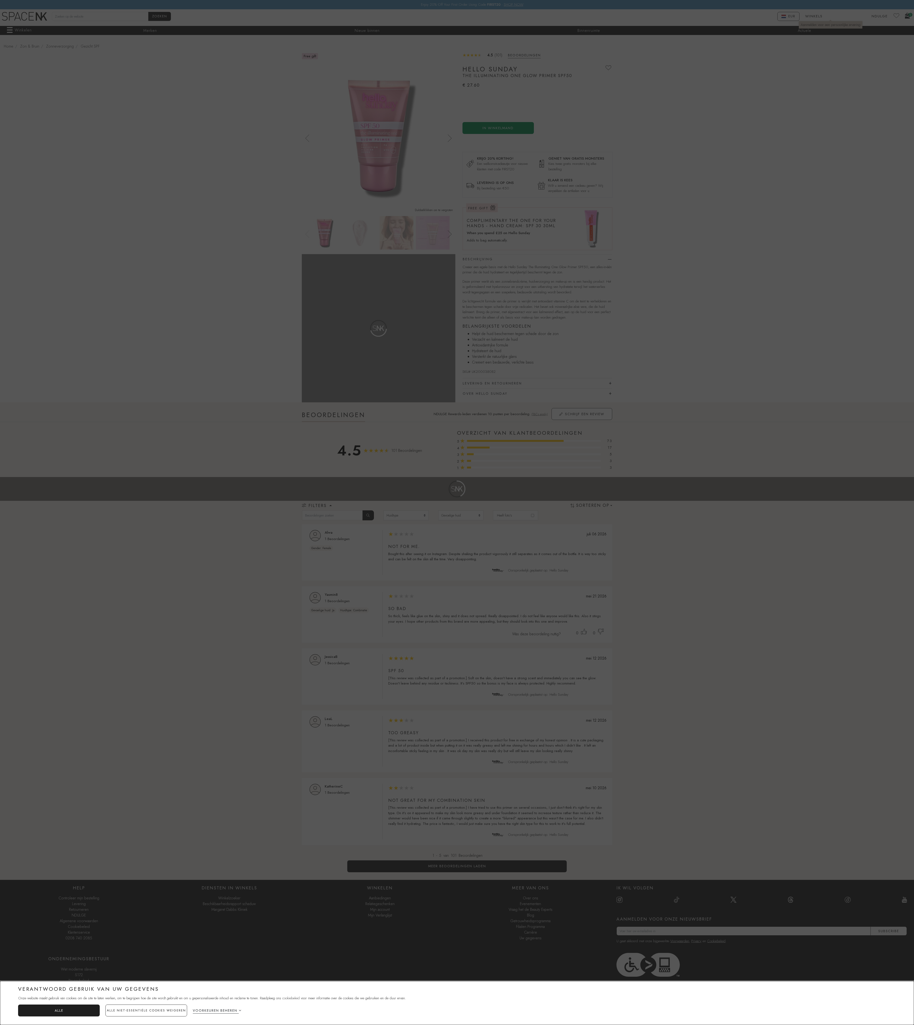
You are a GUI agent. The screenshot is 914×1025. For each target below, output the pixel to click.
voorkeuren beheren (215, 1010)
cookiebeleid (291, 998)
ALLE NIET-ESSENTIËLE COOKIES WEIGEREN (146, 1010)
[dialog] (457, 1003)
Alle (59, 1010)
